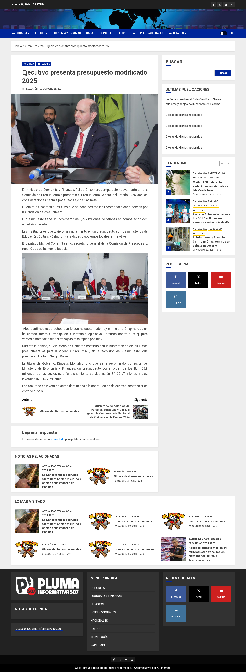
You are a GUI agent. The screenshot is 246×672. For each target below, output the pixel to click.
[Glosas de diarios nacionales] (99, 476)
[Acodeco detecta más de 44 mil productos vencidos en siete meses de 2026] (173, 549)
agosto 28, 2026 (201, 526)
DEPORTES (106, 33)
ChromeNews (142, 667)
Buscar (174, 61)
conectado (57, 439)
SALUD (90, 33)
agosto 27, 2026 (54, 554)
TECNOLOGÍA (127, 33)
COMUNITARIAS (216, 173)
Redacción (31, 89)
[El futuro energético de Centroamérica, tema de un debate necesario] (178, 239)
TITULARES (44, 64)
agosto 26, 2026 (127, 554)
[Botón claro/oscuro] (223, 33)
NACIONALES (19, 33)
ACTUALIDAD (49, 466)
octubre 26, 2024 (53, 89)
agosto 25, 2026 (201, 560)
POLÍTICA (29, 64)
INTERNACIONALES (151, 33)
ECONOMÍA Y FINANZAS (67, 33)
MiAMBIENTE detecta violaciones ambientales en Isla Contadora (211, 186)
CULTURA (213, 201)
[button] (232, 33)
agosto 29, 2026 (126, 481)
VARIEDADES (176, 33)
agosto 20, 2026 (205, 250)
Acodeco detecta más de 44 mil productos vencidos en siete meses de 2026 (208, 552)
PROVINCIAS (200, 177)
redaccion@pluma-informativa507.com (39, 628)
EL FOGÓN (41, 33)
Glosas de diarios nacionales (133, 476)
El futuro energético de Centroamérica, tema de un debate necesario (211, 241)
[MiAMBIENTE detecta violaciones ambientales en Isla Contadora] (178, 182)
